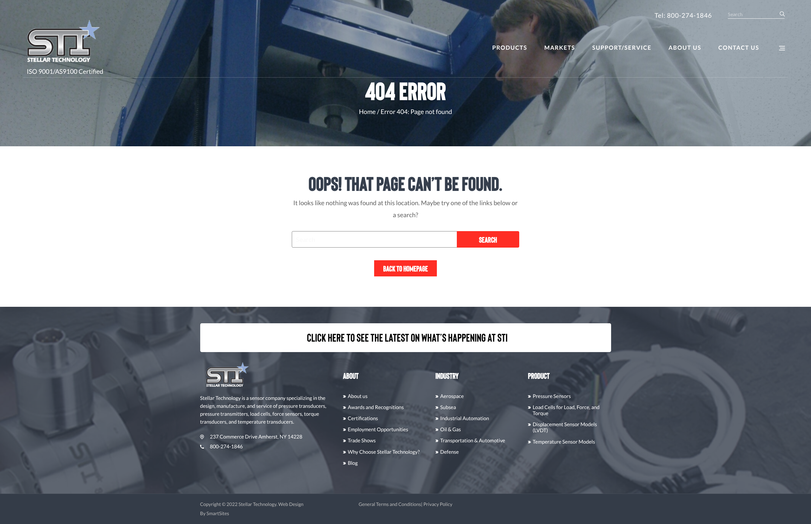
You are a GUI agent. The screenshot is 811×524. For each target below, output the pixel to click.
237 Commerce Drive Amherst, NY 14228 (256, 437)
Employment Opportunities (378, 429)
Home (367, 112)
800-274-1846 (226, 447)
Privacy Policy (437, 504)
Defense (449, 452)
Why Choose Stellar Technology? (384, 452)
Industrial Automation (464, 418)
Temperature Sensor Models (564, 442)
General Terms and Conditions (390, 504)
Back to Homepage (405, 268)
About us (358, 396)
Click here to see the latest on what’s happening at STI (407, 337)
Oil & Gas (450, 429)
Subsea (448, 407)
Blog (353, 463)
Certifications (363, 418)
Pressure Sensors (552, 396)
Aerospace (452, 396)
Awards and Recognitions (376, 407)
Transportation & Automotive (472, 441)
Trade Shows (362, 441)
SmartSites (218, 513)
